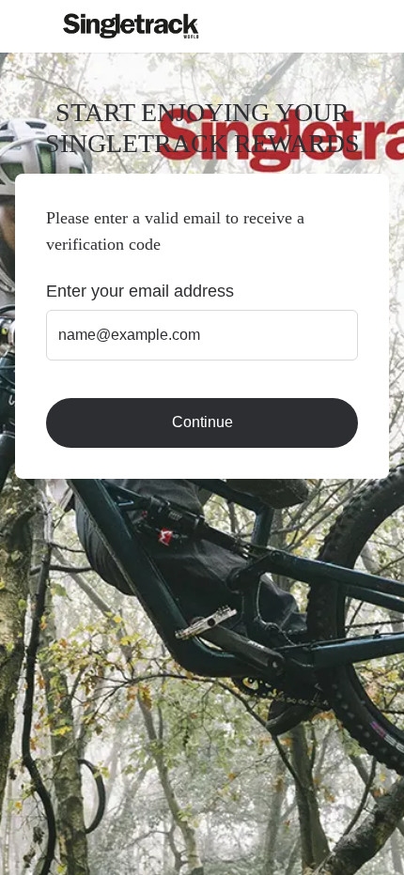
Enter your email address (140, 291)
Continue (202, 422)
